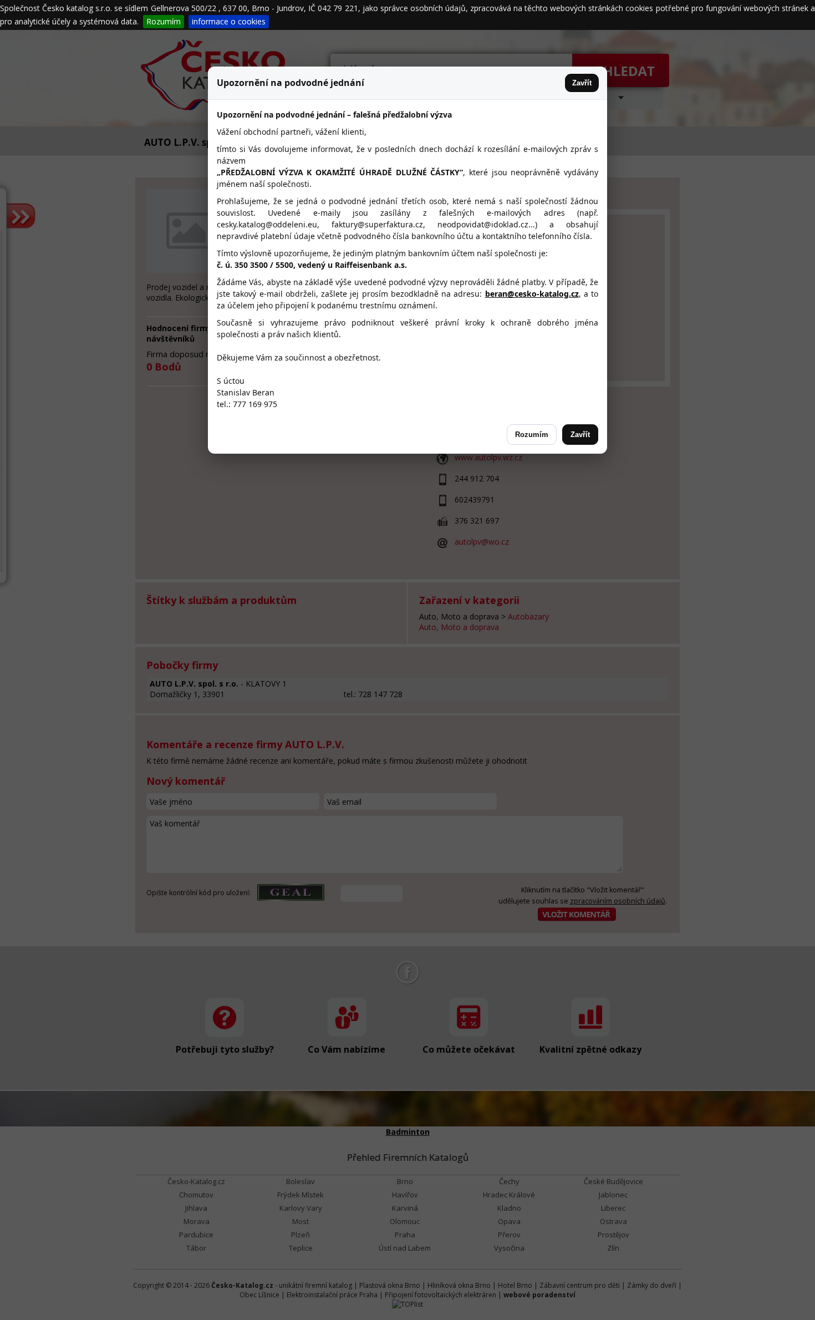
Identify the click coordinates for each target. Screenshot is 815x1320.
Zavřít (582, 83)
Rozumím (163, 21)
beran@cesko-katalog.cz (532, 293)
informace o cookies (229, 21)
